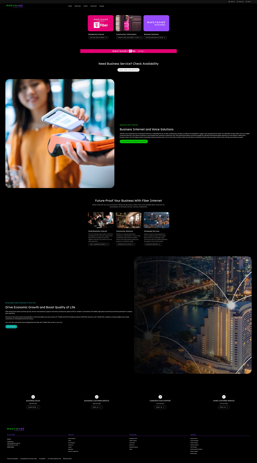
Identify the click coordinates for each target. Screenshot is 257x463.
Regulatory (70, 449)
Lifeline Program (133, 440)
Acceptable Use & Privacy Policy (28, 458)
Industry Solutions (194, 445)
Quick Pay (233, 1)
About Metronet (71, 438)
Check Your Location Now (128, 70)
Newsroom (70, 445)
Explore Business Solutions (154, 37)
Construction (93, 6)
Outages (101, 6)
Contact (85, 6)
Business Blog (193, 453)
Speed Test (131, 445)
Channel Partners (194, 442)
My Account (241, 1)
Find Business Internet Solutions (133, 141)
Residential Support (133, 447)
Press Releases (71, 442)
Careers (70, 447)
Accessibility (42, 458)
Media (70, 6)
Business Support (194, 451)
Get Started (11, 326)
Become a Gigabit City (73, 451)
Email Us (9, 439)
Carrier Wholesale (194, 440)
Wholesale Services (152, 244)
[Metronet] (14, 6)
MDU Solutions (193, 447)
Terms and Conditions (12, 458)
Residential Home (133, 438)
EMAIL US (96, 407)
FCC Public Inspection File (54, 458)
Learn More (32, 407)
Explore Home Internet (97, 37)
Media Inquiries (10, 447)
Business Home (193, 438)
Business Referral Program (196, 449)
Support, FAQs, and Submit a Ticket (128, 37)
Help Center (78, 6)
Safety (69, 440)
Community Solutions (124, 244)
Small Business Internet (98, 244)
